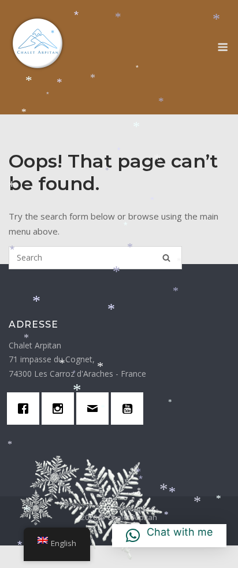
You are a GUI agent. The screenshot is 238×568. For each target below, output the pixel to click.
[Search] (166, 260)
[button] (169, 535)
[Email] (95, 412)
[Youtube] (130, 412)
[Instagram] (60, 412)
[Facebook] (26, 412)
